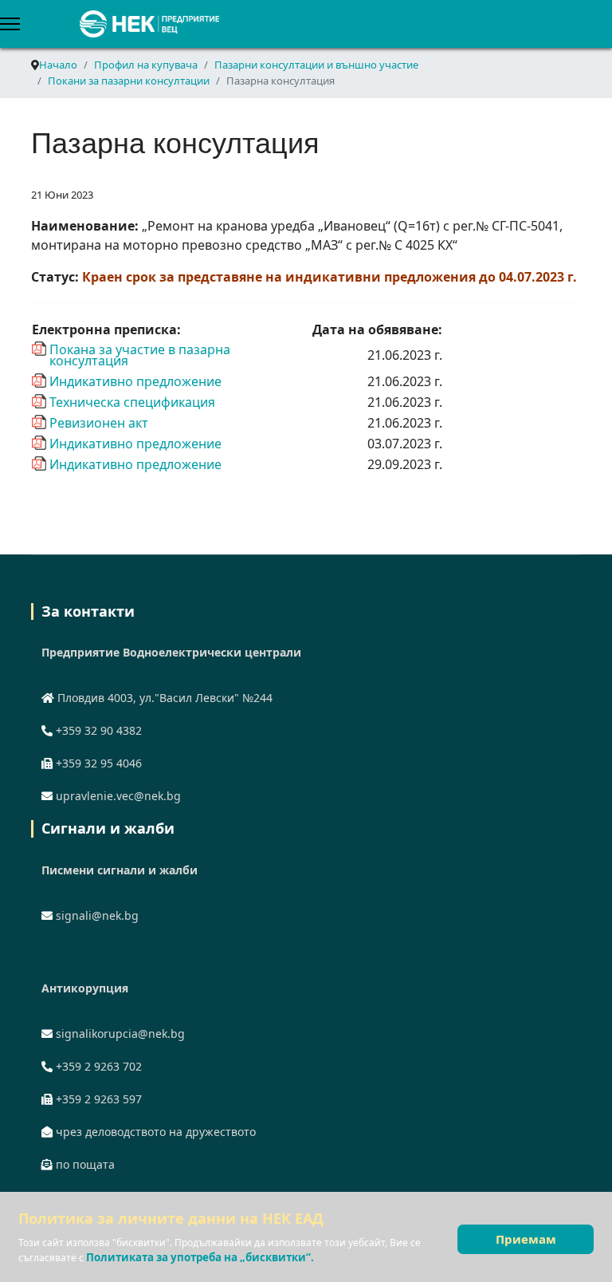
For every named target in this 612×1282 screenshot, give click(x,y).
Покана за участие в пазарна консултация (139, 349)
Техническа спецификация (132, 401)
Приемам (526, 1239)
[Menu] (10, 24)
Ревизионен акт (98, 422)
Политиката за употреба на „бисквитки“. (200, 1257)
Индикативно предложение (135, 381)
